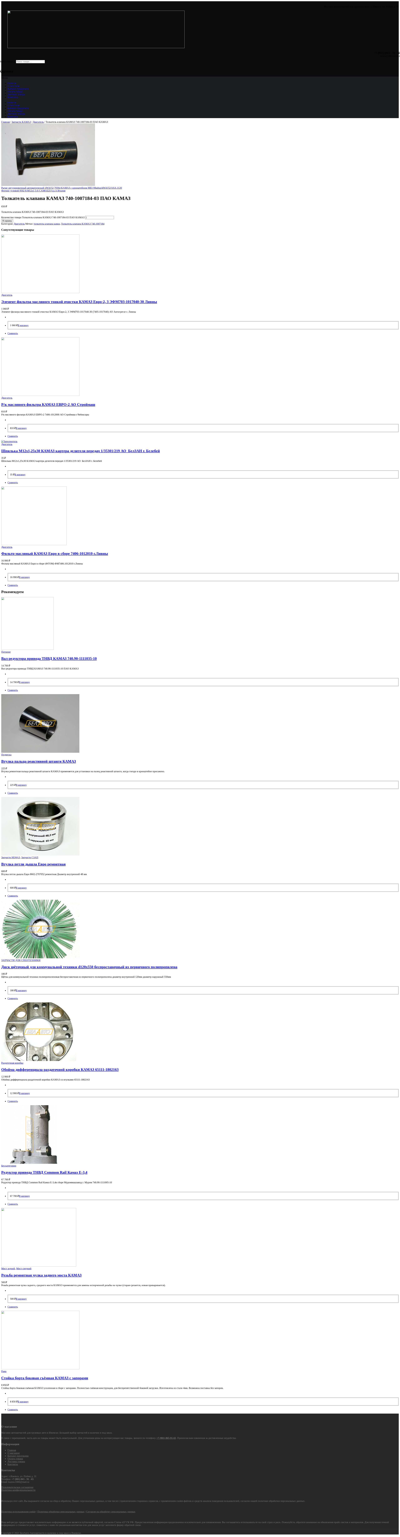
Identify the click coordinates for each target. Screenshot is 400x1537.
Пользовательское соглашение (17, 1487)
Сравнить (13, 333)
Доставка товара (16, 94)
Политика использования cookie (18, 1511)
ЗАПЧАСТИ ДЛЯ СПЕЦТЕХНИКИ (20, 960)
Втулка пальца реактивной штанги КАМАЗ (38, 761)
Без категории (8, 1165)
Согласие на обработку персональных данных (110, 1511)
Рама (3, 1371)
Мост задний (8, 1268)
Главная (12, 83)
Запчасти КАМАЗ (21, 122)
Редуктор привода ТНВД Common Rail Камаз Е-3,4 (44, 1172)
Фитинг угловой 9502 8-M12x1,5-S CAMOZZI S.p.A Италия (33, 190)
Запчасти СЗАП (29, 857)
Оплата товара (15, 91)
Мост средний (23, 1268)
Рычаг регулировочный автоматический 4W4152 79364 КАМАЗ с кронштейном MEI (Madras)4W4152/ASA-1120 (61, 188)
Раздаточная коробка (12, 1063)
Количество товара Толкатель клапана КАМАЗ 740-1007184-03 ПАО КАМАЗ (42, 217)
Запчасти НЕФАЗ (10, 857)
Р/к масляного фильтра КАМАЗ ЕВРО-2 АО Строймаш (48, 404)
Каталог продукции (18, 88)
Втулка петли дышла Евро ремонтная (33, 864)
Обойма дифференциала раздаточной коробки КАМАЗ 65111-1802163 (60, 1070)
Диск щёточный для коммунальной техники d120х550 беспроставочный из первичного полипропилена (89, 967)
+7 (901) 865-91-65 (166, 1438)
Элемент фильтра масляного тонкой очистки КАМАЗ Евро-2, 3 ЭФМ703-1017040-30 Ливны (79, 302)
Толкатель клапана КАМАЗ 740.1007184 (82, 223)
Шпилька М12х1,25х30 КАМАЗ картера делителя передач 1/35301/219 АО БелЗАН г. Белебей (80, 451)
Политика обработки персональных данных (60, 1511)
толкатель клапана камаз (47, 223)
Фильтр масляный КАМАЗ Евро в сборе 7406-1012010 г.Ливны (54, 553)
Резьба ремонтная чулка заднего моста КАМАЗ (41, 1275)
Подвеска (6, 754)
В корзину (7, 221)
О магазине (14, 86)
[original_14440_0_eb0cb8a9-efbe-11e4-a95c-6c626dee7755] (48, 185)
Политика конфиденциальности (18, 1490)
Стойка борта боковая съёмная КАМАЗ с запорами (44, 1378)
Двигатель (38, 122)
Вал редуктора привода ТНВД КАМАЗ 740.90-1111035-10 (49, 658)
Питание (6, 652)
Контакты (13, 97)
